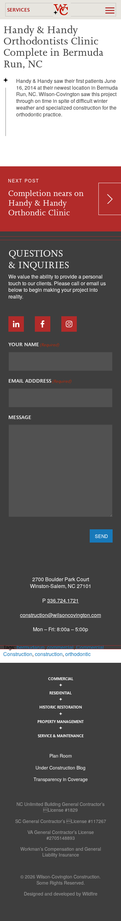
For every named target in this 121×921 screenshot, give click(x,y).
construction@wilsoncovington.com (60, 615)
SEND (101, 536)
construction (49, 654)
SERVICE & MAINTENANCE (61, 735)
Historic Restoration (60, 707)
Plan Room (60, 755)
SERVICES (18, 9)
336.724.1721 (63, 600)
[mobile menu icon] (109, 10)
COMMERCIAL (60, 678)
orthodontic (78, 654)
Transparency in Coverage (61, 779)
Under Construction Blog (60, 767)
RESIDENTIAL (60, 692)
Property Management (60, 721)
